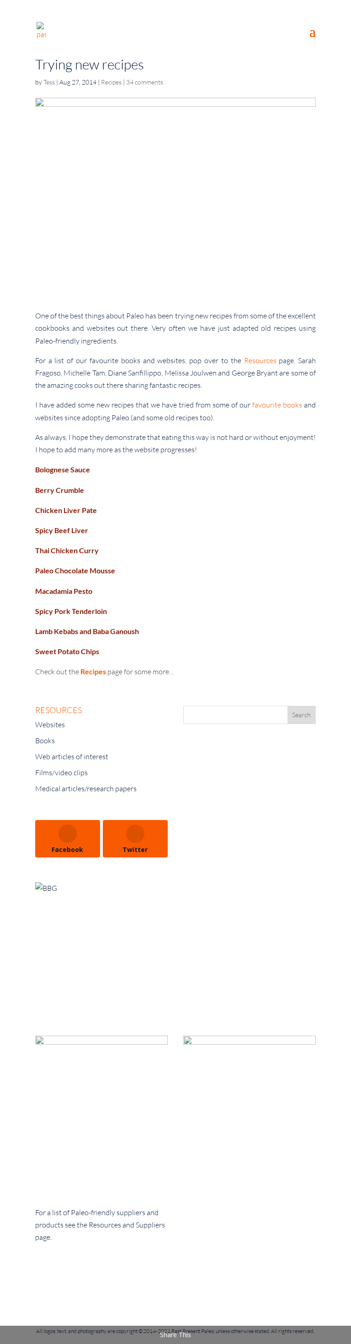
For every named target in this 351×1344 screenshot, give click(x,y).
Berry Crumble (59, 490)
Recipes (111, 82)
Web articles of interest (71, 756)
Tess (49, 82)
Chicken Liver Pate (66, 510)
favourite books (277, 404)
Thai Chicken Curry (67, 550)
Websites (50, 724)
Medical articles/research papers (86, 788)
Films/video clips (61, 772)
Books (45, 740)
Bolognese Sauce (62, 469)
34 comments (144, 82)
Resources (261, 360)
